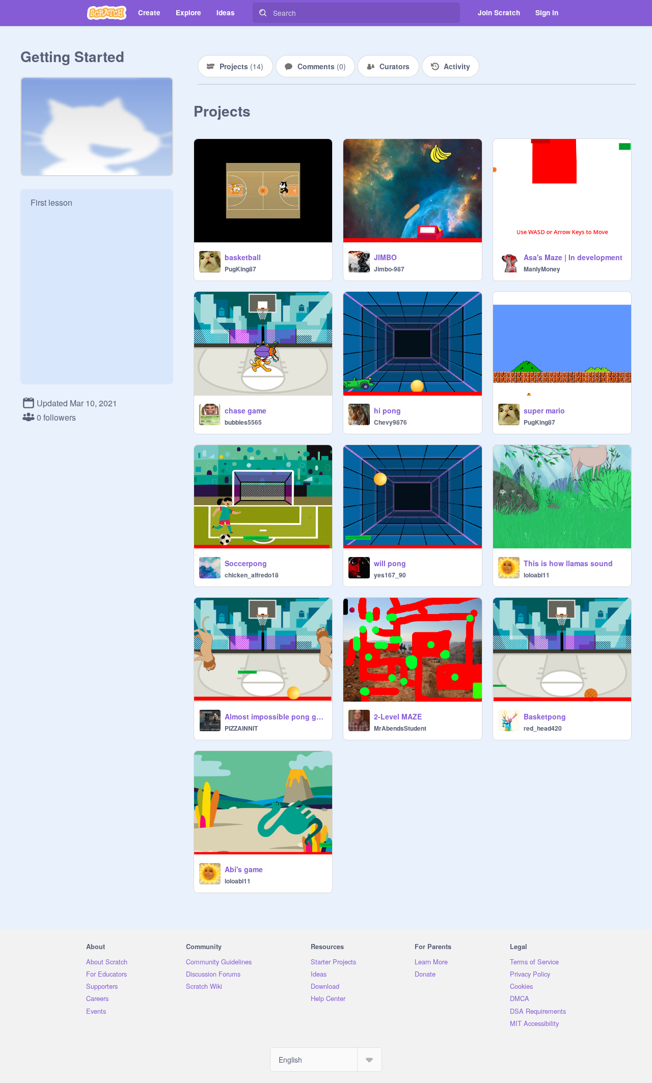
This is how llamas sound (568, 563)
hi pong (387, 410)
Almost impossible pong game (275, 716)
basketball (243, 257)
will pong (390, 563)
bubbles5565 (243, 422)
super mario (544, 410)
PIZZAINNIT (241, 728)
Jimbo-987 (389, 268)
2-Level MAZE (398, 716)
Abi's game (244, 869)
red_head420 (543, 728)
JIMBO (385, 257)
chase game (245, 410)
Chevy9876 (390, 422)
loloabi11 (537, 574)
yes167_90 (390, 574)
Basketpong (545, 716)
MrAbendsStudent (400, 728)
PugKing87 (240, 268)
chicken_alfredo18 (252, 574)
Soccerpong (246, 563)
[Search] (263, 13)
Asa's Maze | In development (573, 257)
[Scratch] (106, 12)
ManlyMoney (542, 268)
